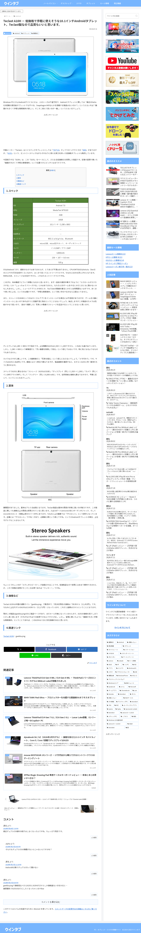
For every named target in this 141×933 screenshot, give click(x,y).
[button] (66, 655)
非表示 (52, 170)
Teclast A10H (8, 636)
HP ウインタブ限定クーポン (117, 263)
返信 (94, 837)
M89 (84, 150)
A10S (10, 153)
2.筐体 (18, 178)
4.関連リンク (21, 184)
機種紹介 (35, 33)
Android (8, 33)
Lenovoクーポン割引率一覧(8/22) (119, 266)
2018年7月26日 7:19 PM (10, 828)
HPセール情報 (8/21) (114, 257)
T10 (57, 150)
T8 (54, 150)
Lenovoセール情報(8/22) (116, 254)
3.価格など (20, 181)
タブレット (26, 33)
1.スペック (20, 175)
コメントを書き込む (50, 902)
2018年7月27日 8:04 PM (10, 883)
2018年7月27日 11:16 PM (13, 864)
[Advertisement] (50, 131)
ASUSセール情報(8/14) (115, 260)
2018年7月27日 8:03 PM (13, 846)
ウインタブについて (122, 627)
